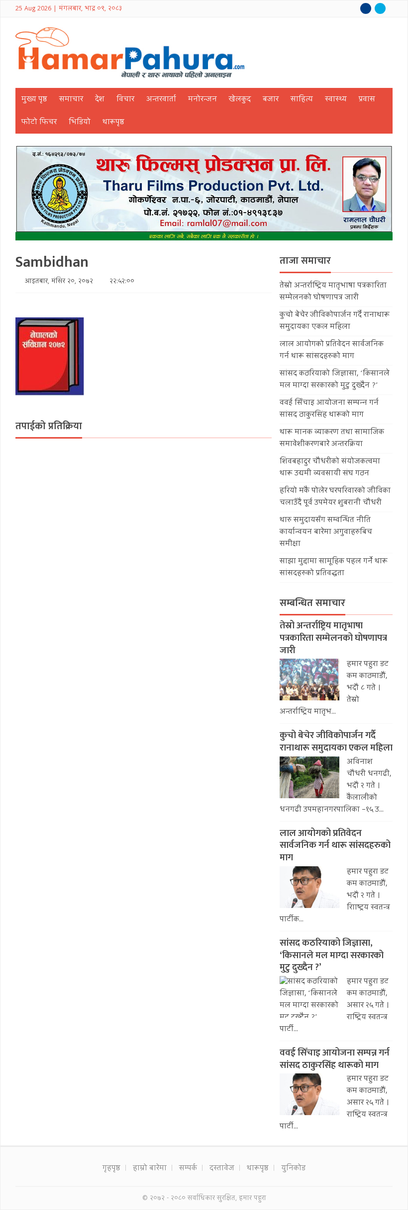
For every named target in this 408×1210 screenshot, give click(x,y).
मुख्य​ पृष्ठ (34, 100)
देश (99, 100)
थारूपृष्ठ (113, 123)
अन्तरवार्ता (161, 100)
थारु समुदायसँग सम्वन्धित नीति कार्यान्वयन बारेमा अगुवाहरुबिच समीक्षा (326, 532)
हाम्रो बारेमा (150, 1169)
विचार (125, 100)
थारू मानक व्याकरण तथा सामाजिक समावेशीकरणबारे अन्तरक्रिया (332, 439)
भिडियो (80, 123)
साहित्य (302, 100)
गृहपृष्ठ (111, 1169)
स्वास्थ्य (336, 100)
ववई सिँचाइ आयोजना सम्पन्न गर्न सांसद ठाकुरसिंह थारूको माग (329, 409)
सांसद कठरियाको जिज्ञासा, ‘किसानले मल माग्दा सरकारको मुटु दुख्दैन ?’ (335, 380)
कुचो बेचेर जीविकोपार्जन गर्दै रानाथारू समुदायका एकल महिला (335, 321)
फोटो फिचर (39, 123)
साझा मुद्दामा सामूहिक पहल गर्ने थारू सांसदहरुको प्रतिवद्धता (334, 568)
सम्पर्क (188, 1169)
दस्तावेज (221, 1169)
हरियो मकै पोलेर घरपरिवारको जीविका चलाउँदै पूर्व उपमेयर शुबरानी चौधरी (335, 497)
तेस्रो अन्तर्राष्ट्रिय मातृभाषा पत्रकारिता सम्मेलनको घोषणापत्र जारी (333, 292)
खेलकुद (240, 100)
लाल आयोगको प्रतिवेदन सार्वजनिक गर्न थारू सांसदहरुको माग (332, 351)
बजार (271, 100)
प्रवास (367, 100)
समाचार (71, 100)
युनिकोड (293, 1169)
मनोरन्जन (202, 100)
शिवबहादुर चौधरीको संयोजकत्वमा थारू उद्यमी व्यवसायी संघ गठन (330, 468)
